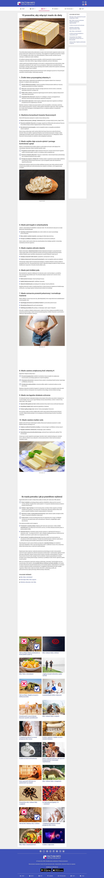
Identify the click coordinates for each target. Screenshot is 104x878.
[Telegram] (60, 851)
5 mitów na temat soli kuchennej (76, 25)
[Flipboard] (54, 851)
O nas (83, 875)
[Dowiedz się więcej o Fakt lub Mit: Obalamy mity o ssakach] (30, 814)
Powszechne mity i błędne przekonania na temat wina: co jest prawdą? (76, 38)
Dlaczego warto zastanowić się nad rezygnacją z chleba (77, 17)
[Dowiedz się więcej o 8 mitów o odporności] (53, 835)
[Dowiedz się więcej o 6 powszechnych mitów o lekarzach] (53, 686)
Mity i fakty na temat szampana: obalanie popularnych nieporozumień (76, 22)
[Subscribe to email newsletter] (83, 4)
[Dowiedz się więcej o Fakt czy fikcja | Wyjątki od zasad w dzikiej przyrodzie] (30, 686)
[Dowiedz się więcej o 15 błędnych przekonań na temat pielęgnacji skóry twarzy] (53, 814)
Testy (82, 8)
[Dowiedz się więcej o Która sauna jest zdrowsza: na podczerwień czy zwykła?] (30, 772)
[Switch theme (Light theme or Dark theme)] (86, 2)
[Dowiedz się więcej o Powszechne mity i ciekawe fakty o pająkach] (30, 793)
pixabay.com (42, 49)
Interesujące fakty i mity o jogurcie (28, 579)
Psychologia (69, 8)
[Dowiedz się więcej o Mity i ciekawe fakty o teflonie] (53, 643)
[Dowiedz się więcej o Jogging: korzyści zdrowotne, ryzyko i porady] (53, 665)
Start (23, 8)
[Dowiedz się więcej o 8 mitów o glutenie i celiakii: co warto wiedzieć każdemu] (53, 728)
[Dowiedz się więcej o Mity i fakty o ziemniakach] (30, 665)
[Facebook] (41, 851)
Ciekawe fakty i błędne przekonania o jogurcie (77, 42)
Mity (44, 8)
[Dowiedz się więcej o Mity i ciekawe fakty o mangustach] (53, 772)
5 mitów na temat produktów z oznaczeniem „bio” (76, 34)
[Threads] (50, 851)
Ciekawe (56, 8)
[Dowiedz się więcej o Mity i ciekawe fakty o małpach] (53, 707)
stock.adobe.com (42, 346)
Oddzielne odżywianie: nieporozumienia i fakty (74, 28)
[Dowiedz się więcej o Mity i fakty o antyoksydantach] (30, 835)
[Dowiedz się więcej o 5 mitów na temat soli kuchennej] (30, 749)
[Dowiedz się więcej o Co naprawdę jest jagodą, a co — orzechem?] (53, 793)
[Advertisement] (42, 211)
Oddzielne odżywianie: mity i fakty (28, 582)
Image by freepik (42, 201)
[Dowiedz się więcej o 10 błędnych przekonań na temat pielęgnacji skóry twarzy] (30, 728)
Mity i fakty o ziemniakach (26, 577)
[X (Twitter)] (44, 851)
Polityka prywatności (63, 861)
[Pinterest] (47, 851)
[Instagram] (57, 851)
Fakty (33, 8)
